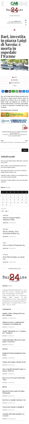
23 (6, 202)
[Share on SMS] (16, 91)
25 (14, 202)
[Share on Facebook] (3, 91)
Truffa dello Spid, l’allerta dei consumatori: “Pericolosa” (14, 341)
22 (2, 202)
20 (22, 200)
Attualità (5, 254)
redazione (5, 222)
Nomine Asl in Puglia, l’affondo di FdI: (14, 362)
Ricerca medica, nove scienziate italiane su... (11, 232)
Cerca (25, 150)
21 (26, 200)
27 (22, 202)
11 (14, 197)
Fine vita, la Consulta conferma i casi (13, 400)
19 (18, 200)
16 (6, 200)
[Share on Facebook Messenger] (27, 91)
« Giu (2, 211)
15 (2, 200)
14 (26, 197)
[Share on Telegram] (23, 91)
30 (6, 205)
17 (10, 200)
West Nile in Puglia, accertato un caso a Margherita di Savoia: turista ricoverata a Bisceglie (14, 176)
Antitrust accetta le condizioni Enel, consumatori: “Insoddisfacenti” (13, 323)
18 (14, 200)
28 (26, 202)
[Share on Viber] (20, 91)
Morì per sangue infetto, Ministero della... (12, 219)
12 (18, 197)
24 (10, 202)
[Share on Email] (10, 91)
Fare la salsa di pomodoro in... (14, 245)
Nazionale (5, 215)
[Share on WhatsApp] (13, 91)
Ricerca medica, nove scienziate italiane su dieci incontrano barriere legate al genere (14, 166)
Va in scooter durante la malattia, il (13, 407)
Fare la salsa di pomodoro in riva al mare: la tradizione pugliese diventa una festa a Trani (14, 171)
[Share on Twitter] (6, 91)
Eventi (4, 243)
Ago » (6, 211)
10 (10, 197)
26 (18, 202)
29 (2, 205)
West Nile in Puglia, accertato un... (14, 258)
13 (22, 197)
